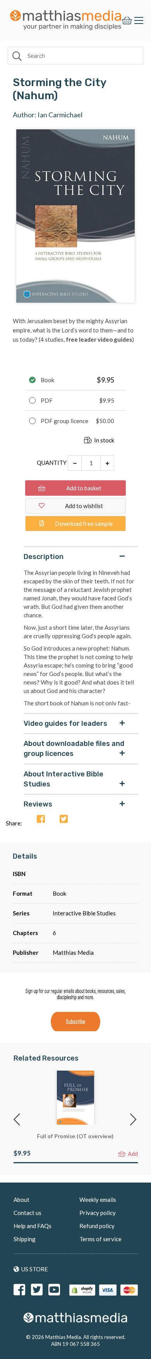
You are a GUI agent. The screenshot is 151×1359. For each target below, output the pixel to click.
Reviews (38, 804)
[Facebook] (41, 819)
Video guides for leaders (65, 723)
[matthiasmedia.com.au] (66, 18)
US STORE (34, 1269)
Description (43, 556)
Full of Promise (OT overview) (75, 1136)
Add (132, 1153)
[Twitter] (64, 819)
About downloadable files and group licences (74, 748)
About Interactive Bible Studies (63, 779)
